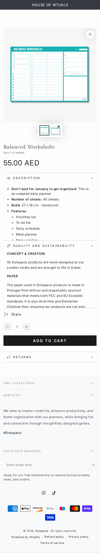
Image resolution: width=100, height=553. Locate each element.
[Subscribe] (94, 465)
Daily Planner (14, 152)
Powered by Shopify (25, 537)
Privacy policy (79, 536)
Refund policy (54, 536)
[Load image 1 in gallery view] (44, 130)
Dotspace (42, 530)
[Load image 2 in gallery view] (56, 130)
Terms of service (52, 542)
